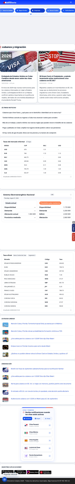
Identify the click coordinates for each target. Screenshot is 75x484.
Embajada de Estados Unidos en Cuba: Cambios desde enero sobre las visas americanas (17, 78)
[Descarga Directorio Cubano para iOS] (8, 473)
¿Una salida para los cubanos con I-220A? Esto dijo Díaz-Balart (32, 338)
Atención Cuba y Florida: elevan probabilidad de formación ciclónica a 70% (36, 331)
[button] (73, 228)
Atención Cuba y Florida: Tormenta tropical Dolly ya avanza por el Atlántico (36, 324)
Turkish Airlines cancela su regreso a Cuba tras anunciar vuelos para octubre (30, 118)
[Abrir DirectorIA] (4, 479)
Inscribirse (28, 418)
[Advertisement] (37, 30)
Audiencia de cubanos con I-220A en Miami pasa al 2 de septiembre (34, 399)
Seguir (38, 418)
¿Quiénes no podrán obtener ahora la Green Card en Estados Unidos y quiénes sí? (39, 353)
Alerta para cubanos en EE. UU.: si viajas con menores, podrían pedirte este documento (41, 384)
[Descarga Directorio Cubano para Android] (20, 473)
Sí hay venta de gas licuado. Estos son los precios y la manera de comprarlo (29, 133)
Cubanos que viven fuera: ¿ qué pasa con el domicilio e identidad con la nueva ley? (32, 112)
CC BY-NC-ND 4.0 (63, 481)
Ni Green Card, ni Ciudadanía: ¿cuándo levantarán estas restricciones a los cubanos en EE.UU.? (55, 78)
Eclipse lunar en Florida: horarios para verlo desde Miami (30, 346)
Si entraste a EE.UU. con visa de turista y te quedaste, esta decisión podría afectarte (40, 391)
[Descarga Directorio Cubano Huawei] (45, 473)
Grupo (48, 418)
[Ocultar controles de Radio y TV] (73, 222)
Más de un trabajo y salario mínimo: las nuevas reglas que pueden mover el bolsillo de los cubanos (37, 123)
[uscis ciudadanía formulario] (6, 400)
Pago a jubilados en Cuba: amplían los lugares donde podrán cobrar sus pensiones (32, 128)
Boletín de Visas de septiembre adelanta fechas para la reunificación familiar (37, 369)
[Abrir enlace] (6, 325)
